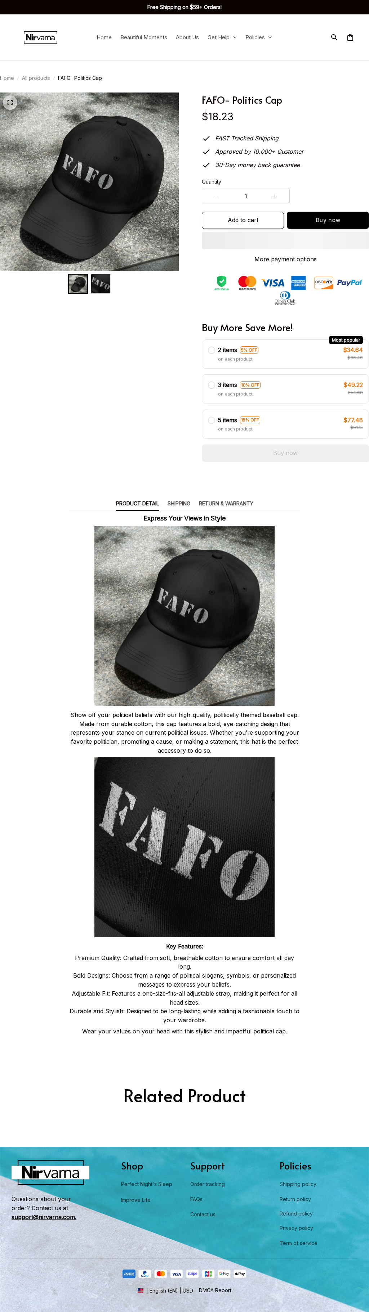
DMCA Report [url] (215, 1290)
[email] (44, 1216)
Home (7, 78)
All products (36, 78)
